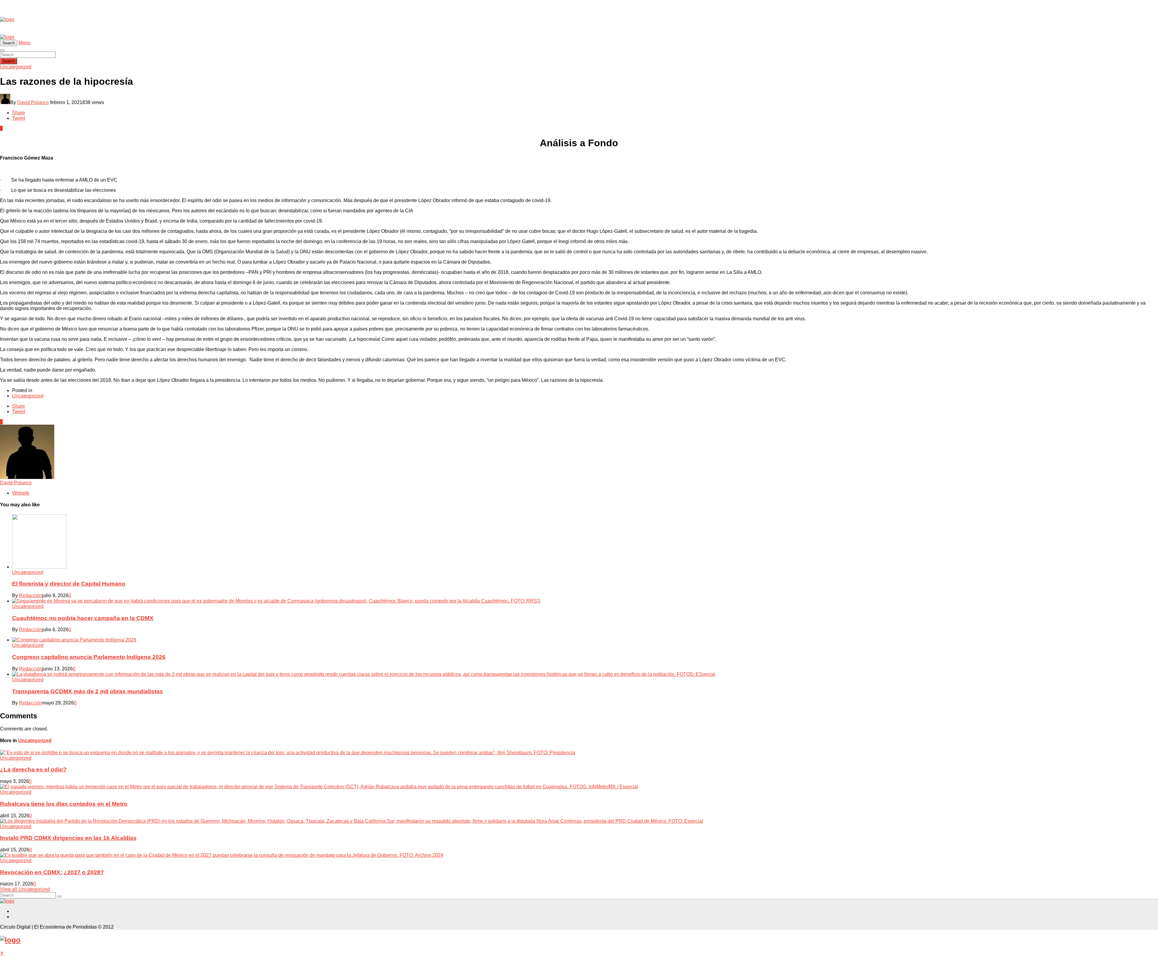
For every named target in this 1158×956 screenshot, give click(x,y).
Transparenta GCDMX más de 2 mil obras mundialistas (87, 691)
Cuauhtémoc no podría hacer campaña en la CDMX (82, 618)
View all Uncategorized (25, 889)
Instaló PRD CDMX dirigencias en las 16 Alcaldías (68, 838)
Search (8, 61)
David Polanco (33, 102)
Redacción (30, 595)
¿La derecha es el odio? (33, 769)
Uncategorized (15, 66)
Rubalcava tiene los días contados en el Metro (64, 804)
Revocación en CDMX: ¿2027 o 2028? (52, 872)
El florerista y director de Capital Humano (68, 584)
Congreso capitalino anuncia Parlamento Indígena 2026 (89, 657)
